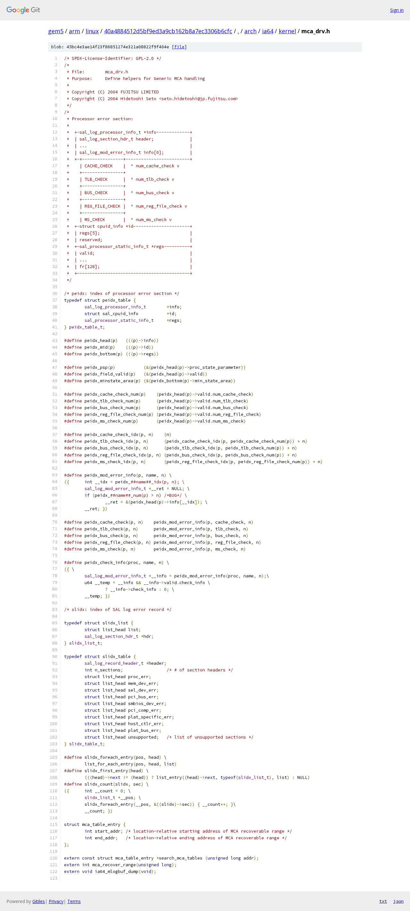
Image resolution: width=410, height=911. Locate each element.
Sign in (397, 10)
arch (250, 31)
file (179, 47)
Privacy (56, 901)
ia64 (267, 31)
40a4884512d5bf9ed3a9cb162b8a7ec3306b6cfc (168, 31)
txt (383, 901)
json (398, 901)
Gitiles (38, 901)
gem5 (55, 31)
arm (74, 31)
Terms (74, 901)
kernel (287, 31)
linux (92, 31)
